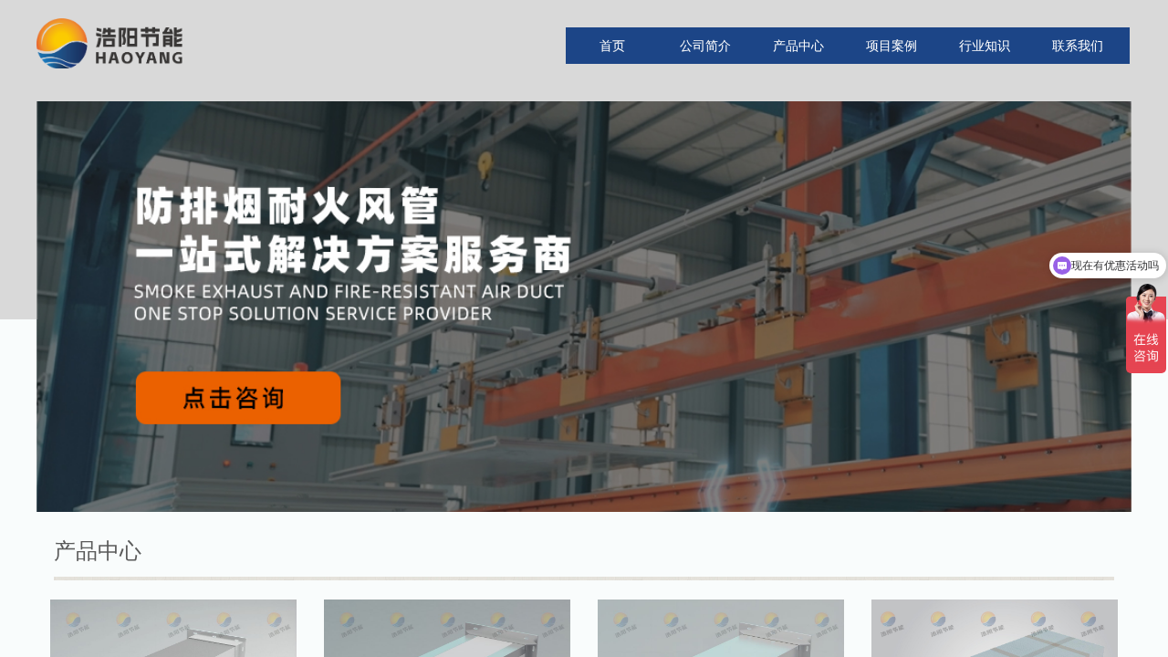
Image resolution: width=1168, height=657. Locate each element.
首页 (612, 45)
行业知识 (984, 45)
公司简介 (705, 45)
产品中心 (798, 45)
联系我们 (1077, 45)
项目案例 (891, 45)
